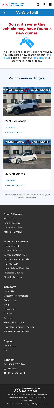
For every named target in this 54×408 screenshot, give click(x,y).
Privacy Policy (27, 401)
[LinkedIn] (21, 373)
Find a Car (9, 218)
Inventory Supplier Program (19, 327)
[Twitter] (13, 373)
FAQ (6, 350)
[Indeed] (24, 373)
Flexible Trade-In (13, 277)
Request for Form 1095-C (17, 331)
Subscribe (12, 368)
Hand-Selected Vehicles (16, 268)
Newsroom (9, 309)
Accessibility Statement (37, 394)
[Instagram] (9, 373)
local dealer (40, 57)
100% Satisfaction (13, 250)
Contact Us (9, 345)
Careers (8, 318)
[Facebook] (5, 373)
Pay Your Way (11, 264)
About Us (9, 291)
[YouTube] (17, 373)
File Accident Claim (14, 322)
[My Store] (38, 4)
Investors (9, 313)
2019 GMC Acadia (15, 121)
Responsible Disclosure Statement (21, 397)
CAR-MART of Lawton (15, 132)
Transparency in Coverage (17, 394)
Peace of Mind (11, 246)
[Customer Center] (44, 4)
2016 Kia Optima (15, 173)
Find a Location (12, 223)
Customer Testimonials (16, 296)
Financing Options (13, 273)
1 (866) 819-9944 (16, 364)
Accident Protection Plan (17, 259)
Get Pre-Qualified (13, 227)
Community (10, 300)
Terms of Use (40, 397)
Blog (6, 304)
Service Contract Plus (15, 255)
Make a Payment (13, 232)
